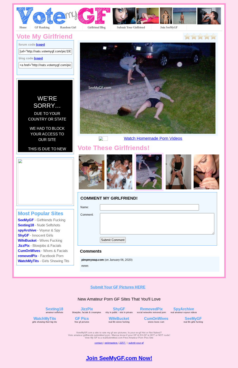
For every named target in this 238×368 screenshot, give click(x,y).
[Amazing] (213, 36)
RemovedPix (151, 309)
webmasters (111, 342)
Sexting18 (26, 225)
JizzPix (24, 246)
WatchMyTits (28, 261)
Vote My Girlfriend (45, 36)
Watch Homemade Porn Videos (153, 138)
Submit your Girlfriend (131, 27)
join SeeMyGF (169, 27)
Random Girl (68, 27)
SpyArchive (183, 309)
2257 (122, 342)
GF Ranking (42, 27)
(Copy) (40, 44)
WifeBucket (27, 240)
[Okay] (200, 36)
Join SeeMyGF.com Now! (119, 358)
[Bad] (194, 36)
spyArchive (27, 230)
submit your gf (136, 342)
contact (99, 342)
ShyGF (23, 235)
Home (23, 27)
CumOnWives (29, 251)
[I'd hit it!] (207, 36)
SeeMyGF (26, 220)
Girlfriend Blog (97, 27)
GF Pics (82, 319)
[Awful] (187, 36)
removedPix (27, 256)
